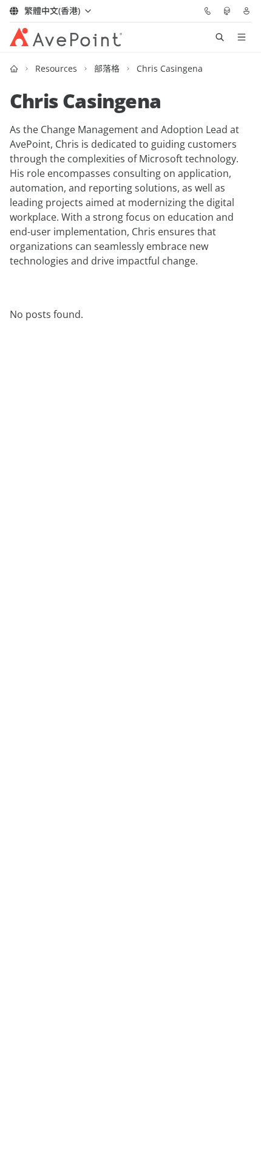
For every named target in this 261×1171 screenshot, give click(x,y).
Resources (56, 68)
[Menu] (241, 37)
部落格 (107, 68)
